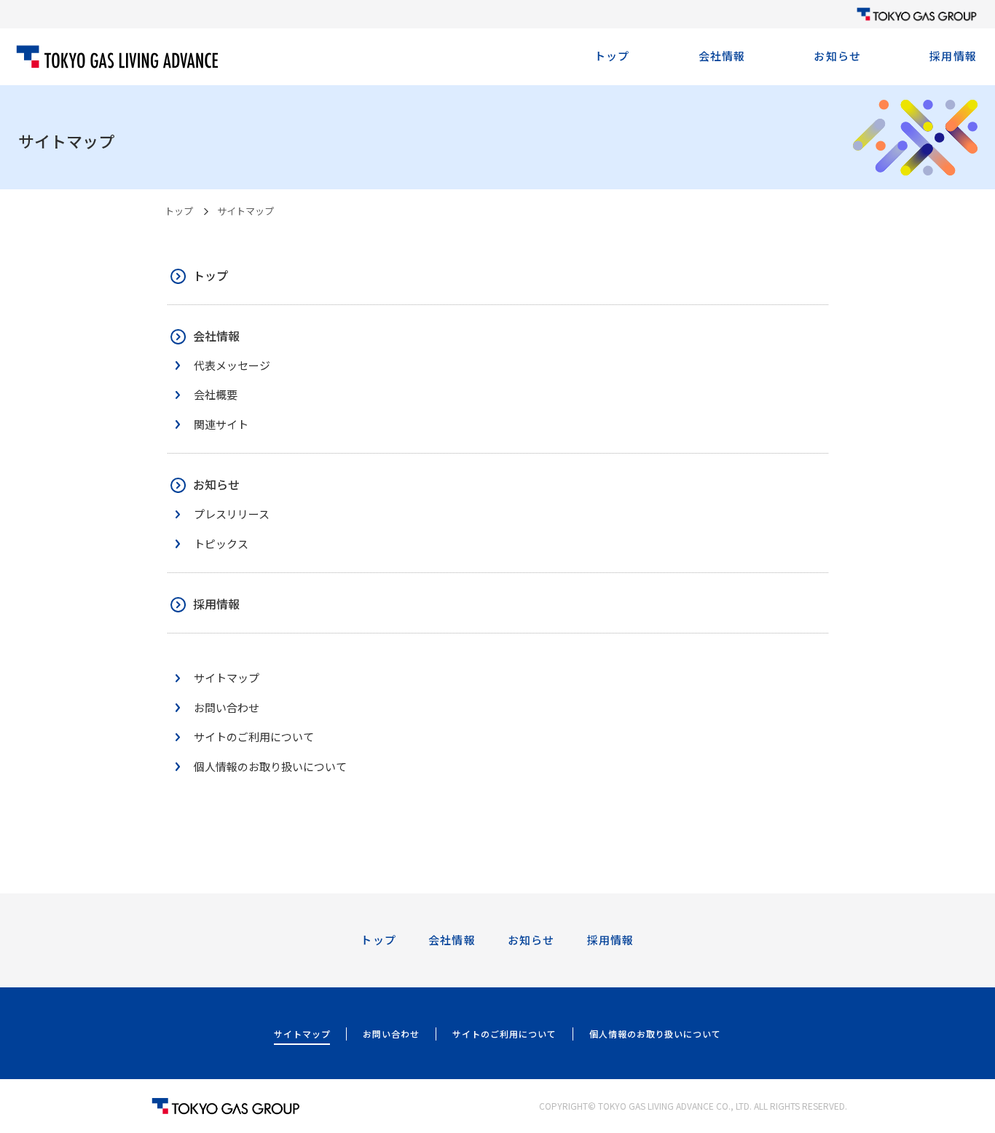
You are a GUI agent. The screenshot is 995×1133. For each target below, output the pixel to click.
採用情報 (953, 55)
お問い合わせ (391, 1033)
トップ (612, 55)
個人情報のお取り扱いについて (655, 1033)
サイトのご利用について (504, 1033)
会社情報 (722, 55)
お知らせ (837, 55)
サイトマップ (302, 1033)
